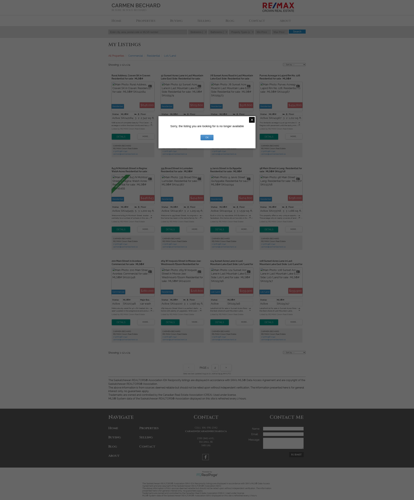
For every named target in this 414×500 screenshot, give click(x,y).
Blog (230, 21)
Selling (204, 21)
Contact (257, 21)
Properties (145, 21)
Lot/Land (170, 55)
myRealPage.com (207, 475)
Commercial (135, 55)
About (285, 21)
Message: (254, 439)
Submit (296, 454)
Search (297, 31)
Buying (176, 21)
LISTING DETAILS (121, 137)
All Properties (116, 55)
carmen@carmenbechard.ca (125, 154)
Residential (153, 55)
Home (116, 21)
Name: (256, 428)
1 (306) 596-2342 (120, 151)
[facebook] (206, 457)
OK (207, 137)
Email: (255, 434)
